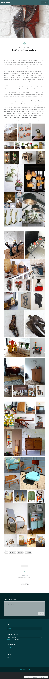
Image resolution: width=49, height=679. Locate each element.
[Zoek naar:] (24, 628)
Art (20, 47)
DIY (22, 47)
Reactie (41, 613)
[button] (10, 132)
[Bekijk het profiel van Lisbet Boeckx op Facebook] (7, 657)
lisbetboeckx (22, 54)
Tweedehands (27, 47)
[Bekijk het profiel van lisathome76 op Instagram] (8, 657)
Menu (45, 2)
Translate (17, 639)
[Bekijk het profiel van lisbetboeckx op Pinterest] (10, 657)
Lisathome (5, 2)
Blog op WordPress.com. (24, 669)
